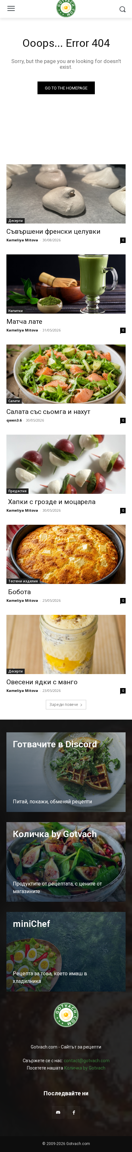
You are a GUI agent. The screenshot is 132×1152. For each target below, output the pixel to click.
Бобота (18, 592)
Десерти (15, 220)
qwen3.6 (13, 420)
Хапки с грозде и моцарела (50, 502)
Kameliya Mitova (22, 240)
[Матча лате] (66, 284)
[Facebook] (74, 1112)
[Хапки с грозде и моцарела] (66, 464)
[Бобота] (66, 554)
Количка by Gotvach (84, 1067)
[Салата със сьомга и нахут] (66, 374)
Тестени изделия (23, 581)
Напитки (15, 311)
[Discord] (58, 1112)
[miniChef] (66, 952)
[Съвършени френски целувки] (66, 194)
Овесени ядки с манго (42, 682)
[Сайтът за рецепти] (66, 1015)
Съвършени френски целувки (53, 231)
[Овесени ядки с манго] (66, 644)
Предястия (17, 491)
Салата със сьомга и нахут (48, 412)
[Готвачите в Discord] (66, 772)
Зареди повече (63, 704)
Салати (14, 401)
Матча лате (24, 321)
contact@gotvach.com (87, 1060)
